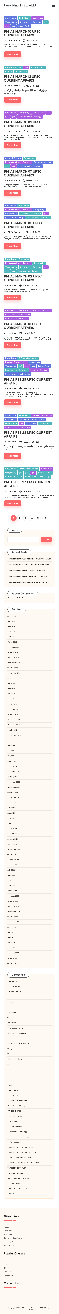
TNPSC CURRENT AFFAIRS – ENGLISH (22, 1147)
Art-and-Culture (13, 158)
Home (6, 1227)
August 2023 (12, 803)
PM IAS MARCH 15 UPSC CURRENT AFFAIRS (22, 33)
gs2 (7, 26)
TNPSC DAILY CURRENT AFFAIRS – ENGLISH (24, 1163)
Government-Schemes (30, 22)
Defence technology (28, 358)
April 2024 (11, 761)
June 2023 (11, 813)
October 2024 (12, 730)
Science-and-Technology (17, 374)
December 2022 (13, 844)
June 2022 (11, 875)
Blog (9, 1007)
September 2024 (14, 735)
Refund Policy (9, 1245)
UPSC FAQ (11, 1194)
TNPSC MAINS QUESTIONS (17, 1173)
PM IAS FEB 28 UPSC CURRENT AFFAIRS (28, 434)
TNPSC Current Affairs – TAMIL (19, 1157)
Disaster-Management (15, 362)
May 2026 (11, 631)
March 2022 (12, 891)
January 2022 (12, 901)
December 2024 (13, 720)
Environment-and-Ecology (18, 162)
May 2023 (11, 818)
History (8, 71)
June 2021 (11, 937)
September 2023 (14, 797)
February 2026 (13, 647)
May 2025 (11, 694)
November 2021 (13, 911)
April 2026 (11, 637)
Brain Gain (11, 1012)
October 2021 (12, 917)
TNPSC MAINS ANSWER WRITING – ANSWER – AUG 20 (28, 582)
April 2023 (11, 823)
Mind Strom (12, 1121)
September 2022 (13, 860)
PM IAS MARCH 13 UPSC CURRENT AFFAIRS (22, 78)
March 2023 (12, 828)
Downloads (8, 1231)
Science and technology (30, 117)
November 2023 (13, 787)
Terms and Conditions (13, 1238)
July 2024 (11, 746)
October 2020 (12, 963)
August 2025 (12, 678)
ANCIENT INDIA (13, 986)
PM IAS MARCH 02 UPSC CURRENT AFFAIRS (23, 278)
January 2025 (12, 714)
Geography (24, 113)
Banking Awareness (15, 997)
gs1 (45, 22)
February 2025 (13, 709)
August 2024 (12, 740)
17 (38, 518)
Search (15, 530)
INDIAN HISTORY (14, 1090)
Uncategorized (13, 1184)
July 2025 (11, 683)
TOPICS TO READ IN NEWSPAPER (20, 1178)
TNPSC (7, 1268)
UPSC (6, 1264)
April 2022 (11, 886)
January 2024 (12, 777)
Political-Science (38, 370)
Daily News (24, 18)
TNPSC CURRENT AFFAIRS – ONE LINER (23, 1152)
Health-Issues (38, 67)
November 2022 (13, 849)
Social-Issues (13, 1142)
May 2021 (11, 943)
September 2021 (13, 922)
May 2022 (11, 880)
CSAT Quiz (11, 1018)
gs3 (13, 26)
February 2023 (13, 834)
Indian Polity (24, 26)
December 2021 (13, 906)
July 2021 (10, 932)
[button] (45, 518)
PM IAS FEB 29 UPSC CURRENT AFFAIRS (28, 381)
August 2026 (12, 616)
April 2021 (11, 948)
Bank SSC (7, 1272)
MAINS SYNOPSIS (14, 1111)
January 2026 (12, 652)
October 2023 (12, 792)
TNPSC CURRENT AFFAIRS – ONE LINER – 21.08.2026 (28, 565)
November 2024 (13, 725)
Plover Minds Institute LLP (20, 5)
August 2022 (12, 865)
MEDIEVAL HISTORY (15, 1116)
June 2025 (11, 689)
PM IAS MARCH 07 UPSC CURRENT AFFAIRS (23, 173)
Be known (11, 1002)
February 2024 (13, 771)
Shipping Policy (10, 1242)
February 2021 (13, 953)
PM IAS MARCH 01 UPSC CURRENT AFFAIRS (22, 326)
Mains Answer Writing (16, 1106)
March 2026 (12, 642)
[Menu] (53, 5)
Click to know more (12, 1296)
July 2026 (11, 621)
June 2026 (11, 626)
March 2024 (12, 766)
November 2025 (13, 663)
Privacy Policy (9, 1234)
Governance (11, 22)
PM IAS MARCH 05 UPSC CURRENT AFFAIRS (23, 225)
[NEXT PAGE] (45, 518)
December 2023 (13, 782)
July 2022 (11, 870)
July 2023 (11, 808)
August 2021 (12, 927)
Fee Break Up (9, 1275)
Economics (38, 18)
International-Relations (29, 271)
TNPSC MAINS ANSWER (16, 1168)
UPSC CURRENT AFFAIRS (17, 1189)
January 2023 (12, 839)
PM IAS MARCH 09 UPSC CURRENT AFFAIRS (23, 124)
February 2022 (13, 896)
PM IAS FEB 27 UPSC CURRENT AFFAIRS (28, 484)
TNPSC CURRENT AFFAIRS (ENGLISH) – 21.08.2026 (27, 576)
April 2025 (11, 699)
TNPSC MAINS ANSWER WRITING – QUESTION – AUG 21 (29, 559)
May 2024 (11, 756)
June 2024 (11, 751)
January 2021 (12, 958)
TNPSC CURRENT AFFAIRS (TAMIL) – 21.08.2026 (26, 570)
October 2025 (12, 668)
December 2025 (13, 657)
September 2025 (14, 673)
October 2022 (12, 854)
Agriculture (10, 18)
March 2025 (12, 704)
